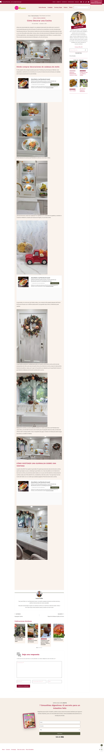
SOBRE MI (59, 1)
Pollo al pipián (73, 90)
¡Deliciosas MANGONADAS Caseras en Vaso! (73, 74)
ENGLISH (77, 1)
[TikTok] (86, 2)
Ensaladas (50, 7)
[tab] (39, 647)
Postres (65, 7)
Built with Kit (60, 737)
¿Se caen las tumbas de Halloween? (82, 90)
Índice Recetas (42, 7)
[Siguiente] (63, 635)
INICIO (54, 1)
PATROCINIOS (71, 1)
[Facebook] (81, 2)
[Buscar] (85, 50)
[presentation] (73, 65)
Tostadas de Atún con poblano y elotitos (84, 74)
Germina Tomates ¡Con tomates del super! (19, 640)
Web (49, 681)
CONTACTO (64, 1)
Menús (70, 7)
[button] (28, 639)
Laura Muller (35, 23)
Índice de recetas (21, 749)
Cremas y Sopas (58, 7)
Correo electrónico (38, 681)
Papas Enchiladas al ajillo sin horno (56, 615)
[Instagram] (83, 2)
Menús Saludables (30, 749)
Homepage (13, 749)
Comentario (20, 662)
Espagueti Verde (19, 615)
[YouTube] (88, 2)
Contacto (8, 749)
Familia (34, 18)
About (3, 749)
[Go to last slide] (15, 635)
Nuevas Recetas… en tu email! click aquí (11, 2)
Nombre (19, 681)
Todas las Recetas (41, 18)
